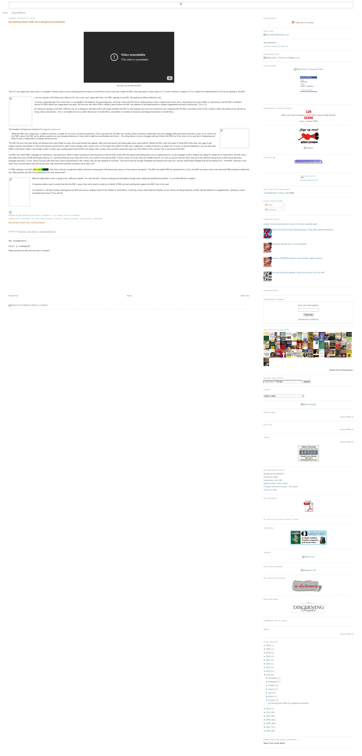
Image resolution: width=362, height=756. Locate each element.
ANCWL (190, 92)
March (271, 696)
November (272, 682)
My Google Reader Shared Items (281, 519)
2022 (268, 645)
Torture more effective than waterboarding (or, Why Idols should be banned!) (302, 230)
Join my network (307, 90)
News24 (202, 104)
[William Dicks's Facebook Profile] (308, 69)
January (271, 700)
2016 (268, 664)
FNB (220, 92)
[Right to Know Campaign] (308, 143)
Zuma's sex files (270, 490)
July (270, 693)
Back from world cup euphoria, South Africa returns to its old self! (297, 272)
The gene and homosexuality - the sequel (280, 487)
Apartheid (26, 219)
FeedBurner (314, 319)
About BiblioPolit (18, 13)
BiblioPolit (304, 82)
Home (5, 13)
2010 (268, 716)
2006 (268, 731)
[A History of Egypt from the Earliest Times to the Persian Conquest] (333, 357)
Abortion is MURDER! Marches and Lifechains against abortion (296, 258)
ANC (14, 92)
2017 (268, 660)
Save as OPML (346, 417)
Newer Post (13, 296)
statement (56, 129)
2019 (268, 653)
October (271, 685)
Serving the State (271, 477)
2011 (268, 712)
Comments (271, 210)
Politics (58, 219)
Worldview (309, 86)
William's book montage (276, 330)
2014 (268, 671)
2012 (268, 709)
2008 (268, 723)
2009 (268, 720)
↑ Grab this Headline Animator (308, 180)
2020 (268, 649)
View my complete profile (276, 46)
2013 (268, 675)
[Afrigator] (308, 148)
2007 (268, 727)
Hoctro (22, 231)
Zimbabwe (98, 219)
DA (73, 98)
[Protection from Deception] (316, 344)
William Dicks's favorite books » (341, 370)
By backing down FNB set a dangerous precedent (37, 21)
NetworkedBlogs (306, 77)
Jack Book (32, 231)
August (271, 689)
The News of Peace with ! (279, 193)
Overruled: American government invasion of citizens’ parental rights (289, 224)
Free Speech (47, 219)
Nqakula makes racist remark (276, 483)
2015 (268, 667)
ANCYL (162, 92)
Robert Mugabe (71, 219)
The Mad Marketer (46, 231)
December (272, 678)
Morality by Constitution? (274, 474)
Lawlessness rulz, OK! (273, 480)
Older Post (245, 296)
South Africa (86, 219)
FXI (41, 129)
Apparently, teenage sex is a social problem (289, 244)
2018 (268, 656)
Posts (269, 205)
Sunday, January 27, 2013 (46, 215)
